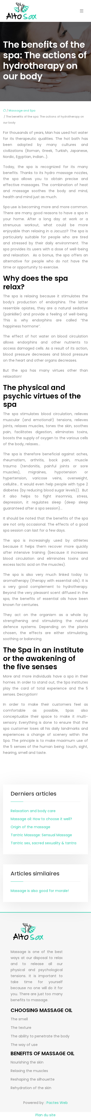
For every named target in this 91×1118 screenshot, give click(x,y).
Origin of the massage (30, 826)
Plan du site (45, 1114)
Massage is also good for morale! (40, 890)
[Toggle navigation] (81, 11)
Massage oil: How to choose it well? (41, 818)
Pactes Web (57, 1102)
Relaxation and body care (33, 810)
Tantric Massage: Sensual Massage (41, 834)
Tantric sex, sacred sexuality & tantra (43, 843)
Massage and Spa (22, 110)
